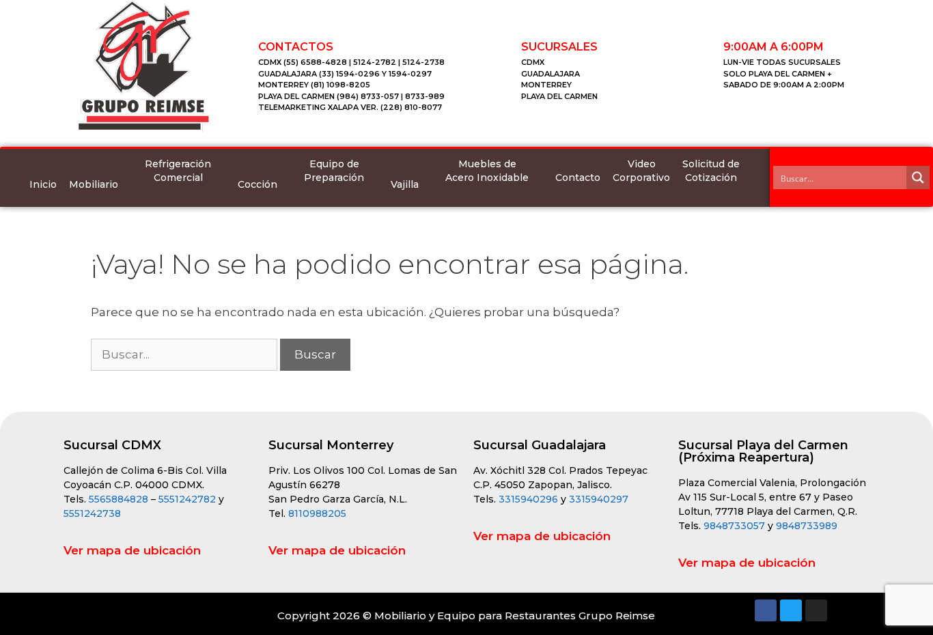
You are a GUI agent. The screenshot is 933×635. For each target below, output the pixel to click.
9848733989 (806, 526)
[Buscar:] (185, 354)
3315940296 (528, 499)
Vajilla (405, 184)
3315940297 (598, 499)
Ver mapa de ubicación (132, 550)
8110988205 (317, 513)
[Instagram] (816, 610)
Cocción (257, 184)
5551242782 (188, 499)
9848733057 (734, 526)
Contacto (577, 177)
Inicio (43, 184)
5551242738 (92, 513)
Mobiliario (93, 184)
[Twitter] (791, 610)
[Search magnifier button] (918, 177)
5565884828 (118, 499)
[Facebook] (766, 610)
